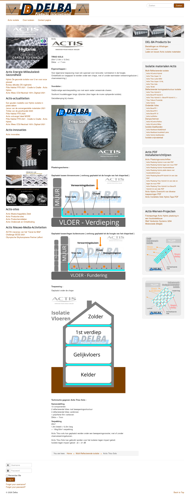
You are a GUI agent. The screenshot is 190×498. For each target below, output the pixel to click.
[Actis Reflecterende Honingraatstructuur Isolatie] (163, 297)
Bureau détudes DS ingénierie (18, 84)
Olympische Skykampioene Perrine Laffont (24, 237)
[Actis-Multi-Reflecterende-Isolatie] (163, 253)
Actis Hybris (150, 103)
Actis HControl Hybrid (154, 73)
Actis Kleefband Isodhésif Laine (157, 132)
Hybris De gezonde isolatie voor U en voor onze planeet (26, 80)
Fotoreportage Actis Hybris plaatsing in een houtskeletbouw (162, 217)
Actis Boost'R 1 (151, 108)
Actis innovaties (13, 134)
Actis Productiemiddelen (16, 219)
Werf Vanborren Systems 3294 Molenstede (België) (158, 222)
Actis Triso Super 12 (153, 76)
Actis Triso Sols (151, 84)
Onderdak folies (152, 105)
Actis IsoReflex (151, 116)
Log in (10, 479)
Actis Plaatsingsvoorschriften (158, 159)
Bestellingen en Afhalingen (156, 46)
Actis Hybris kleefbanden (155, 135)
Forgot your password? (16, 487)
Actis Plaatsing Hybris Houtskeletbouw (160, 167)
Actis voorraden (152, 49)
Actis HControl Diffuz (153, 124)
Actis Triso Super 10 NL (154, 81)
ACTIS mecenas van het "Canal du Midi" (23, 232)
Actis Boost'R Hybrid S (154, 95)
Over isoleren (28, 20)
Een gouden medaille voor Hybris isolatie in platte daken (24, 104)
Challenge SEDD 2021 (15, 234)
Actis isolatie (13, 20)
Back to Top (179, 492)
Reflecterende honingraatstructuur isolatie (163, 89)
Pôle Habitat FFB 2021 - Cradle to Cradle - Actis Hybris (26, 88)
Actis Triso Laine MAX (154, 78)
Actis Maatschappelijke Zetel (18, 213)
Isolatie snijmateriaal (154, 137)
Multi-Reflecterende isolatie (157, 70)
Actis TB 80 (150, 86)
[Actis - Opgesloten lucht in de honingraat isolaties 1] (27, 196)
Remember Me (14, 475)
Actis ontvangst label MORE (18, 116)
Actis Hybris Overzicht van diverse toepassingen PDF (160, 192)
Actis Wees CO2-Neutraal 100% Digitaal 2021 (25, 92)
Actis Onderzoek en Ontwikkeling (20, 221)
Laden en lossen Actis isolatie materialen (163, 51)
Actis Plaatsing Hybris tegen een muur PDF (162, 165)
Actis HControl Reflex (154, 121)
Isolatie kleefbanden (154, 126)
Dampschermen (152, 118)
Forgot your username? (16, 484)
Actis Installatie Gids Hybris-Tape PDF (161, 196)
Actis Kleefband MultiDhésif (156, 129)
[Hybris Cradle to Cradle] (27, 52)
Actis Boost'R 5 (151, 111)
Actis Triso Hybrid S (153, 92)
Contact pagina (44, 20)
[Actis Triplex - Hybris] (27, 153)
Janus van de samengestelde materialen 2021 (25, 108)
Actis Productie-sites (15, 216)
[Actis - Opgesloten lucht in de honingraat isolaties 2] (27, 178)
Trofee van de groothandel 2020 (19, 111)
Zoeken (179, 5)
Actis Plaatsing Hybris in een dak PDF (160, 162)
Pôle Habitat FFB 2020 (16, 113)
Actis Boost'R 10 (152, 113)
